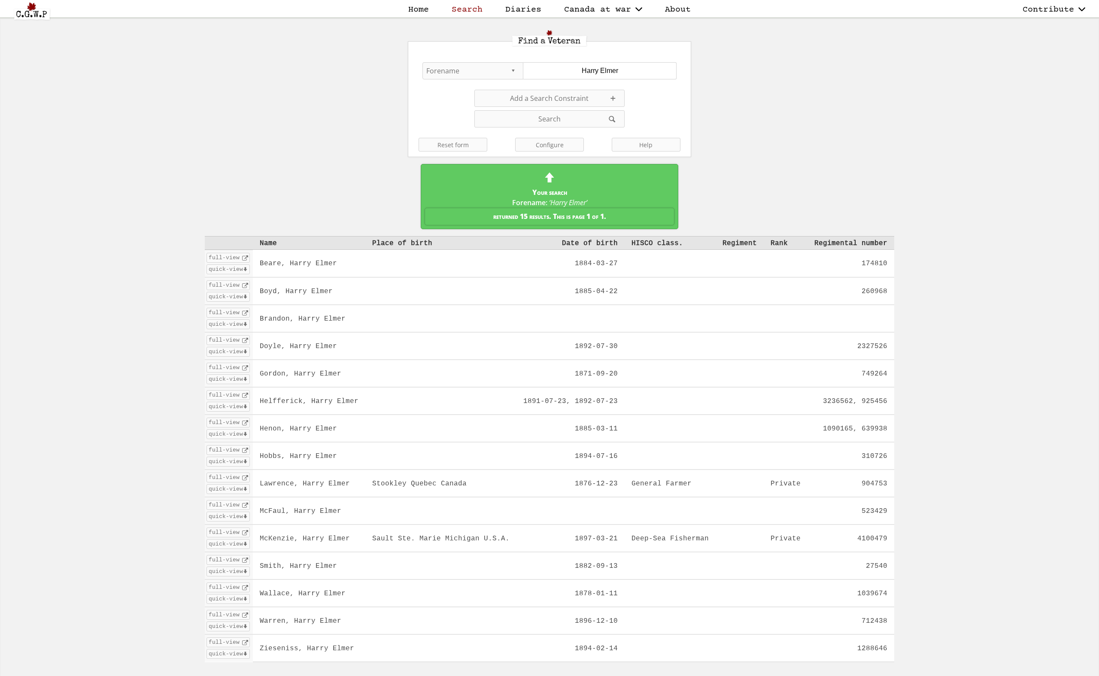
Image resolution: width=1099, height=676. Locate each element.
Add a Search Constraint (549, 98)
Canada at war (597, 10)
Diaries (523, 10)
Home (418, 10)
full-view (224, 257)
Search (467, 10)
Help (646, 145)
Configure (550, 145)
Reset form (453, 145)
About (678, 10)
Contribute (1048, 10)
